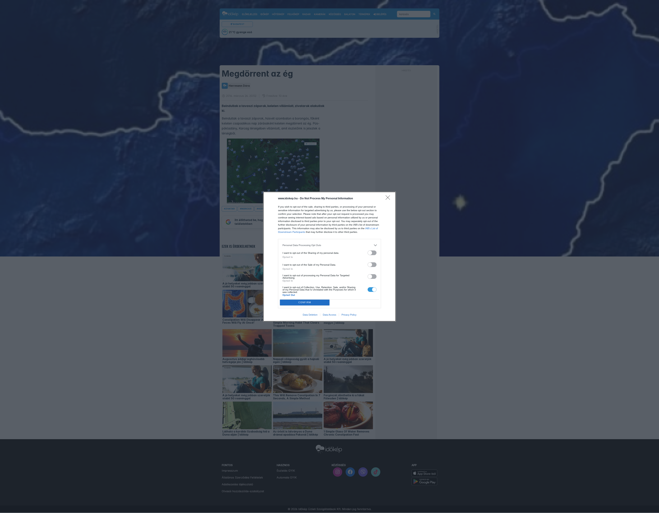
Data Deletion (310, 314)
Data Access (329, 314)
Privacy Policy (349, 314)
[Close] (389, 198)
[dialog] (329, 256)
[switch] (372, 252)
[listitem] (329, 245)
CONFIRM (304, 302)
